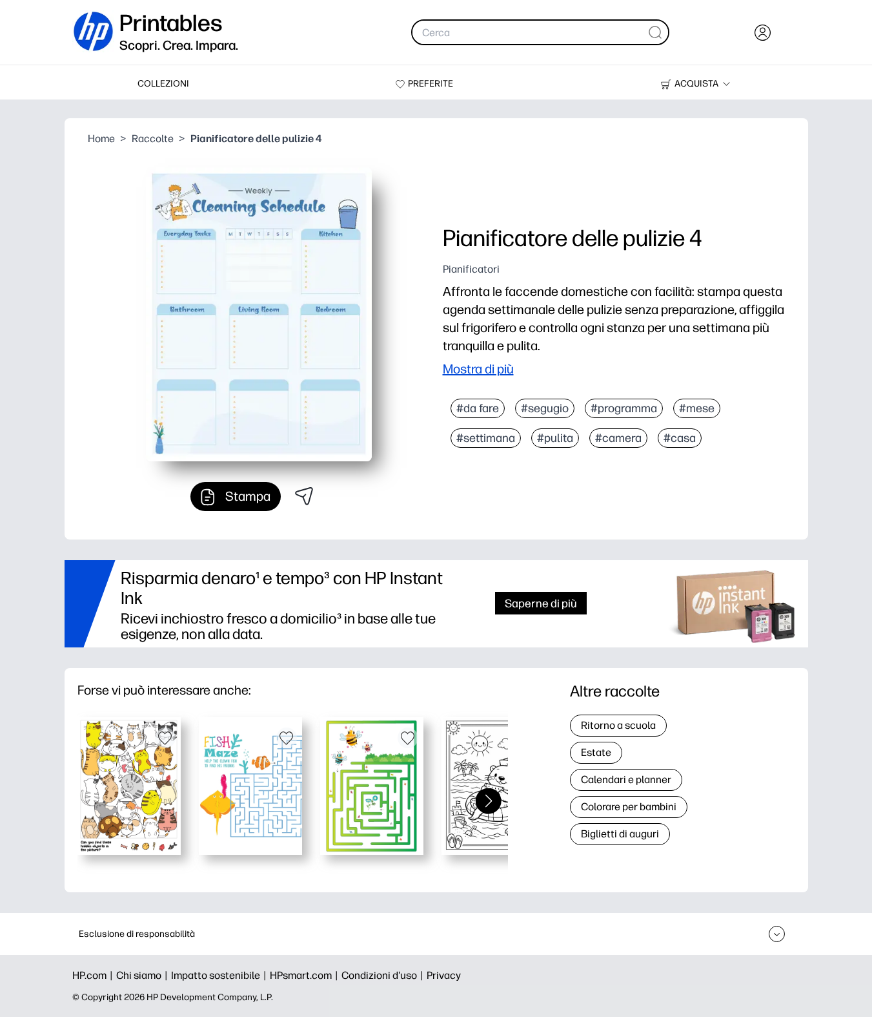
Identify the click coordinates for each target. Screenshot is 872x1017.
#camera (618, 438)
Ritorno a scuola (618, 725)
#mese (697, 408)
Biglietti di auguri (620, 834)
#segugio (545, 408)
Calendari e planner (626, 779)
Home (101, 138)
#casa (680, 438)
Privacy (444, 975)
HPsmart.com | (305, 975)
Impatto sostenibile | (220, 975)
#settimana (485, 438)
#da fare (477, 408)
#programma (624, 408)
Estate (596, 752)
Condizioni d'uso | (384, 975)
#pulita (555, 438)
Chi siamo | (143, 975)
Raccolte (153, 138)
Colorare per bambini (628, 807)
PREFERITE (430, 83)
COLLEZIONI (163, 83)
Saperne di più (541, 603)
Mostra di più (478, 369)
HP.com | (94, 975)
